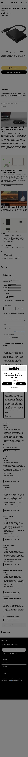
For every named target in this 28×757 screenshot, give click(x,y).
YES (7, 383)
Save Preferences (15, 387)
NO (21, 383)
